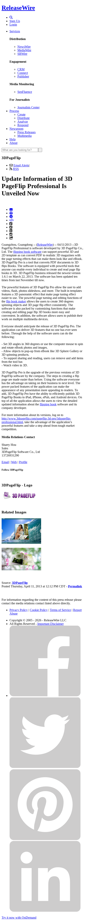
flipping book (48, 404)
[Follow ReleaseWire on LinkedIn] (45, 911)
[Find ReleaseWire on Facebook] (45, 695)
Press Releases (26, 132)
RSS (16, 169)
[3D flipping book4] (21, 542)
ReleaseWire (18, 7)
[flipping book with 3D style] (21, 569)
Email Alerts (21, 165)
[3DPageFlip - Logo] (21, 498)
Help (12, 139)
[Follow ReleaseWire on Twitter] (45, 767)
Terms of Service (60, 610)
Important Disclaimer (50, 623)
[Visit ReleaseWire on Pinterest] (45, 839)
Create (21, 114)
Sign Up (14, 21)
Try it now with (19, 917)
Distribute (23, 118)
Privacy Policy (18, 610)
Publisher (23, 76)
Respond (22, 125)
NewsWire (24, 46)
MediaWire (24, 50)
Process (14, 111)
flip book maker (16, 301)
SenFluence (24, 91)
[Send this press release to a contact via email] (11, 209)
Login (13, 24)
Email (5, 462)
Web (14, 462)
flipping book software (27, 251)
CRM (21, 69)
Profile (23, 462)
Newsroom (16, 128)
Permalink (75, 586)
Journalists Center (28, 107)
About (13, 143)
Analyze (22, 121)
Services (14, 31)
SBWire (22, 53)
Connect (22, 73)
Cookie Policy (39, 610)
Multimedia (24, 135)
